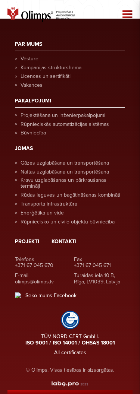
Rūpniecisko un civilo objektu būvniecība (68, 222)
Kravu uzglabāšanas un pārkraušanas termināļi (63, 183)
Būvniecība (33, 133)
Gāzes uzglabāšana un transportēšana (65, 163)
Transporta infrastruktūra (49, 204)
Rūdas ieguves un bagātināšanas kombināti (70, 195)
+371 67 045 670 (34, 265)
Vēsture (29, 58)
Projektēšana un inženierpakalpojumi (63, 115)
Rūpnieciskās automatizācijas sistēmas (65, 124)
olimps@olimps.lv (34, 282)
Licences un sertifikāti (46, 76)
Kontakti (64, 241)
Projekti (27, 241)
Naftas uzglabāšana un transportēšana (65, 172)
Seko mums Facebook (51, 295)
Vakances (32, 85)
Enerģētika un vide (42, 213)
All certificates (70, 352)
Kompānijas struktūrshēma (51, 67)
